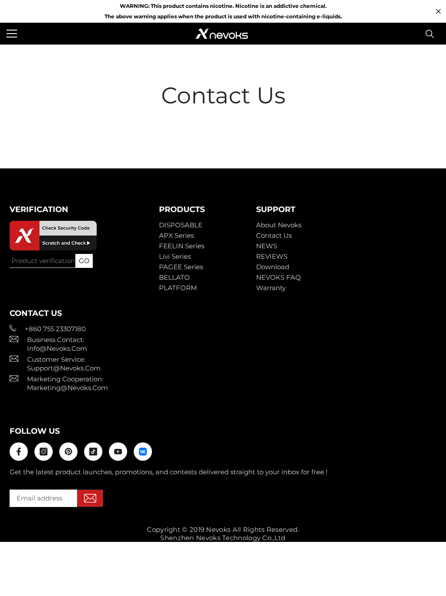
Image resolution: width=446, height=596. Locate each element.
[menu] (12, 33)
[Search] (430, 34)
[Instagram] (43, 451)
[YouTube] (118, 451)
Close (438, 11)
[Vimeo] (143, 451)
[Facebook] (19, 451)
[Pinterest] (68, 451)
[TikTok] (93, 451)
